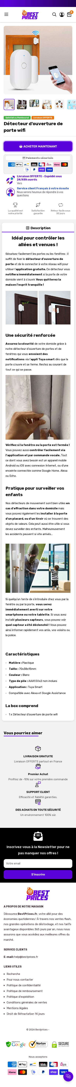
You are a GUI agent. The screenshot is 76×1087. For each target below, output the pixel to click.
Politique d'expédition (20, 996)
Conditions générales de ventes (27, 1002)
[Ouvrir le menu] (7, 14)
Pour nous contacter (20, 979)
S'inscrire (38, 874)
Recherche (13, 974)
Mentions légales (17, 1008)
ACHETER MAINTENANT (40, 146)
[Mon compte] (61, 14)
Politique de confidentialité (24, 985)
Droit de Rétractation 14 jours (26, 1014)
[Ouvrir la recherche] (54, 14)
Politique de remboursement (25, 991)
